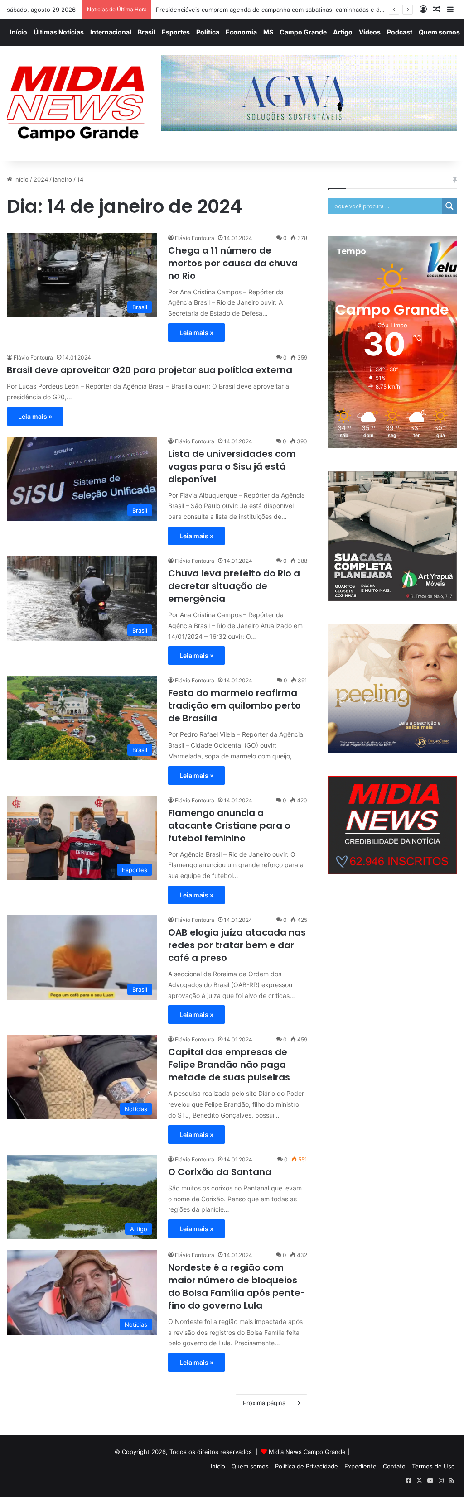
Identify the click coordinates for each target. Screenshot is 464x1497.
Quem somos (439, 32)
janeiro (62, 179)
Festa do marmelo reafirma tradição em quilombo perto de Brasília (234, 705)
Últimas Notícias (59, 32)
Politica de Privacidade (306, 1466)
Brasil (146, 32)
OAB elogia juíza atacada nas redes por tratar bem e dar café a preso (237, 945)
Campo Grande (303, 32)
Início (18, 32)
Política (207, 32)
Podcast (399, 32)
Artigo (343, 32)
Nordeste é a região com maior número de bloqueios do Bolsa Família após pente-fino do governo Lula (236, 1286)
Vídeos (370, 32)
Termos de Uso (433, 1466)
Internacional (110, 32)
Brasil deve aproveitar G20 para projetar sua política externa (149, 370)
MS (268, 32)
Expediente (360, 1466)
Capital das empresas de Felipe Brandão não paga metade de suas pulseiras (229, 1065)
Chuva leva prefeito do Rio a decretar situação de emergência (234, 586)
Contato (394, 1466)
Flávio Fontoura (194, 238)
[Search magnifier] (449, 206)
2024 (41, 179)
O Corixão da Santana (219, 1172)
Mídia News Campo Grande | (309, 1451)
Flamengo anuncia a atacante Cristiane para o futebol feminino (229, 825)
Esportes (176, 32)
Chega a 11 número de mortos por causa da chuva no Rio (233, 263)
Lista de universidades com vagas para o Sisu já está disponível (232, 466)
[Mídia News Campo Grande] (77, 103)
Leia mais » (196, 332)
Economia (241, 32)
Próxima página (264, 1402)
